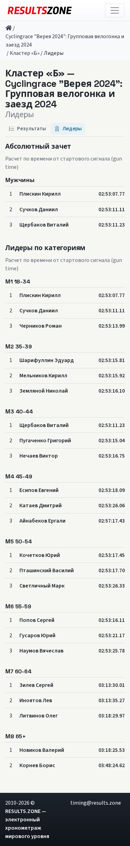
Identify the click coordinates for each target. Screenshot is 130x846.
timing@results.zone (95, 803)
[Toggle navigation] (114, 10)
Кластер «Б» (25, 53)
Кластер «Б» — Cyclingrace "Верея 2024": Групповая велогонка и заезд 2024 (63, 88)
